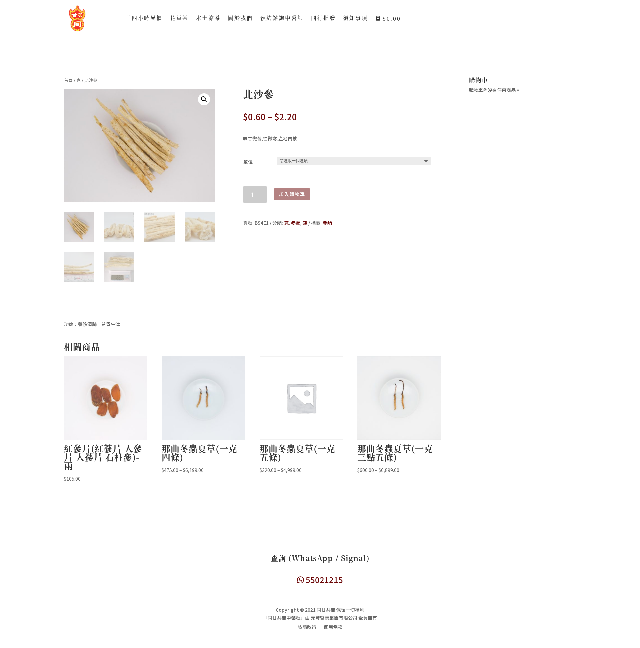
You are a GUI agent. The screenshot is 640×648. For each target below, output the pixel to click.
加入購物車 (292, 194)
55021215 (323, 579)
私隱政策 (307, 627)
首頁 (68, 80)
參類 (295, 222)
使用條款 (333, 627)
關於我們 (240, 19)
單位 (248, 161)
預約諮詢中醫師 (282, 19)
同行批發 (323, 19)
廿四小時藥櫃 (144, 19)
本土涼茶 (208, 19)
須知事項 (355, 19)
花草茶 (179, 19)
